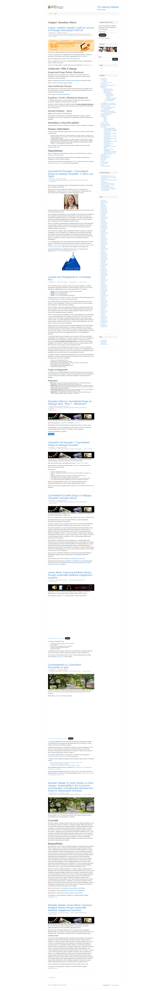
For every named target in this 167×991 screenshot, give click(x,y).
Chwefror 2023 (104, 255)
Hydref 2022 (103, 260)
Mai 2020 (103, 298)
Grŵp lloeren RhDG (105, 124)
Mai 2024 (103, 235)
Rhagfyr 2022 (104, 257)
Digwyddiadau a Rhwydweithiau (75, 34)
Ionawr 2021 (103, 287)
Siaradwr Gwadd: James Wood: (70, 907)
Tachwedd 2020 (104, 290)
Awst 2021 (103, 278)
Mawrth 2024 (104, 238)
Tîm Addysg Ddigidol (108, 6)
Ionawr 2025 (103, 225)
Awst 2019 (103, 309)
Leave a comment (53, 36)
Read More (51, 434)
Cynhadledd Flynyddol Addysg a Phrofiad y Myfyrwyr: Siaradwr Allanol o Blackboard (108, 185)
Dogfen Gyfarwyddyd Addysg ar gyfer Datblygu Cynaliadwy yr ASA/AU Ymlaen (67, 762)
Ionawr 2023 (103, 256)
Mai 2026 (103, 204)
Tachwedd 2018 (104, 321)
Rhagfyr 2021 (104, 273)
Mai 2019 (103, 313)
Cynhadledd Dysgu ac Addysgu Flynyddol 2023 (64, 407)
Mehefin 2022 (104, 265)
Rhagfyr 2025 (104, 210)
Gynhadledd (54, 35)
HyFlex (105, 81)
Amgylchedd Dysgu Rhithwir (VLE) (56, 34)
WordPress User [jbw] (62, 32)
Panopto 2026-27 (104, 182)
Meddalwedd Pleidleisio (73, 35)
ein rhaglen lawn (64, 422)
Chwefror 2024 (104, 239)
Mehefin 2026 (104, 203)
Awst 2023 (103, 247)
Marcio (105, 119)
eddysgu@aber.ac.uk (87, 65)
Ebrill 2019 (103, 315)
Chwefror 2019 (104, 317)
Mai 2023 (103, 251)
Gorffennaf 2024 (104, 232)
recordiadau (58, 696)
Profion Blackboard (110, 99)
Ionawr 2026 (103, 209)
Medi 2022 (103, 261)
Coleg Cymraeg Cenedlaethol (110, 112)
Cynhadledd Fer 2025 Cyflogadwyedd (108, 149)
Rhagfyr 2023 (104, 242)
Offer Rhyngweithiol (108, 93)
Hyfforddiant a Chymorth (63, 35)
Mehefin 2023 (104, 249)
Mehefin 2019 (104, 312)
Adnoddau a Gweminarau (54, 794)
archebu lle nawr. (73, 250)
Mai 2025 (103, 219)
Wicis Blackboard (110, 100)
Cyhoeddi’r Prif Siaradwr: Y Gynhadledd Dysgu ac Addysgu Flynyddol (68, 444)
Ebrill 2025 (103, 221)
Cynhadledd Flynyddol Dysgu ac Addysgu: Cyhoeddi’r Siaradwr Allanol (70, 497)
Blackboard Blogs (110, 94)
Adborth (70, 580)
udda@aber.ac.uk (60, 656)
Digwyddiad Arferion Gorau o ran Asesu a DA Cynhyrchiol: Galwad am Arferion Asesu (109, 177)
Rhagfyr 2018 (104, 320)
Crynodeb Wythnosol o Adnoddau (108, 103)
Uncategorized (85, 180)
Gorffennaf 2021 (104, 279)
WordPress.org (104, 344)
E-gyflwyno (85, 34)
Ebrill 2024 (103, 236)
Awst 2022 (103, 262)
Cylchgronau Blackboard (111, 98)
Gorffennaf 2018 (104, 325)
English (55, 13)
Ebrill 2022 (103, 268)
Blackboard (66, 34)
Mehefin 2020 (104, 296)
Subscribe (102, 35)
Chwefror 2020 (104, 302)
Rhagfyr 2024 (104, 226)
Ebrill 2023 (103, 252)
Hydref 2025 (103, 213)
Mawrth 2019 (104, 316)
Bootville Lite (50, 985)
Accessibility (103, 78)
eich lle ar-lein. (76, 422)
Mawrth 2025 (104, 222)
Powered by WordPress (61, 985)
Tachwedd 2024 (104, 227)
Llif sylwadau (104, 342)
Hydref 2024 (103, 229)
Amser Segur (104, 86)
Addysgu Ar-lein (104, 80)
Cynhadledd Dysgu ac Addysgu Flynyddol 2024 (59, 180)
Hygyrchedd (103, 155)
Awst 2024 (103, 231)
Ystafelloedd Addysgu (105, 166)
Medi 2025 (103, 214)
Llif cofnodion (104, 341)
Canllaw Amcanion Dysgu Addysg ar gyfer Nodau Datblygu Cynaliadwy (65, 765)
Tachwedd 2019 (104, 305)
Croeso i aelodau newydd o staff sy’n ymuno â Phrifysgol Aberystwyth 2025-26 (71, 29)
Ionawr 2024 (103, 240)
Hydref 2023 (103, 244)
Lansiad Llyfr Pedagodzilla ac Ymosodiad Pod (69, 278)
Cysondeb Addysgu (105, 110)
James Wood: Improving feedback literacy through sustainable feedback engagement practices (70, 575)
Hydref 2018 (103, 322)
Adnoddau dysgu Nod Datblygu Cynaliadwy (59, 764)
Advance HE (103, 83)
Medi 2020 (103, 292)
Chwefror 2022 (104, 270)
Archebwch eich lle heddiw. (82, 463)
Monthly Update (107, 91)
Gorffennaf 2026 (104, 201)
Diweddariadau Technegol (106, 113)
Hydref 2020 (103, 291)
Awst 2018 (103, 324)
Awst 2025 (103, 216)
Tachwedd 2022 (104, 259)
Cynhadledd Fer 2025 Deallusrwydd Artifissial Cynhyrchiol (108, 105)
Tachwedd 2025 (104, 212)
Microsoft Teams (104, 158)
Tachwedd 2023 (104, 243)
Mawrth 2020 (104, 300)
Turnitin (105, 121)
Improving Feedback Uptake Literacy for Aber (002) (56, 638)
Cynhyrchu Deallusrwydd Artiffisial (108, 107)
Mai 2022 (103, 266)
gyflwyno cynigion (58, 250)
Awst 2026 (103, 200)
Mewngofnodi (104, 340)
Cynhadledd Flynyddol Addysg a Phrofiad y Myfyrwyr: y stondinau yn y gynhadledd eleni (108, 189)
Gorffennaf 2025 (104, 217)
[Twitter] (101, 68)
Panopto (80, 35)
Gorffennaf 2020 (104, 295)
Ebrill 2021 (103, 283)
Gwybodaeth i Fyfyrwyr (106, 125)
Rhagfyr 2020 (104, 289)
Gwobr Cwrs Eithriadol (108, 90)
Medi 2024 (103, 230)
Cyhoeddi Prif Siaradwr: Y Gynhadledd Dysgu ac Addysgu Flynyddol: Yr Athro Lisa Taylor (70, 173)
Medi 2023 (103, 246)
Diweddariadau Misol (108, 89)
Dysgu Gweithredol (105, 115)
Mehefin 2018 (104, 326)
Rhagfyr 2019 (104, 304)
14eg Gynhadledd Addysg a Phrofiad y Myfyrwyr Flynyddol (110, 128)
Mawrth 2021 (104, 285)
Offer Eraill (103, 159)
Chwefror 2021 (104, 286)
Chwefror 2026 (104, 208)
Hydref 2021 (103, 276)
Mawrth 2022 (104, 269)
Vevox (91, 35)
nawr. (88, 652)
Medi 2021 (103, 277)
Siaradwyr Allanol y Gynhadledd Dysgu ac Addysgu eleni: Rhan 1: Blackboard (70, 402)
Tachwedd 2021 (104, 274)
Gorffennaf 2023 (104, 248)
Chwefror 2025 (104, 223)
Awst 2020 (103, 294)
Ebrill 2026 (103, 205)
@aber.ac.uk (53, 968)
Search (100, 56)
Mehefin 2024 (104, 234)
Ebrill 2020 (103, 299)
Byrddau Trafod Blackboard (109, 96)
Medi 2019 (103, 308)
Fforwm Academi (104, 123)
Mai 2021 (103, 282)
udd (49, 968)
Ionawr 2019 (103, 319)
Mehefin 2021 (104, 281)
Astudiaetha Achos (108, 108)
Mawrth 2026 (104, 206)
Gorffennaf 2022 (104, 264)
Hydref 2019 (103, 307)
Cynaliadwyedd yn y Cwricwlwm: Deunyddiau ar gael (65, 666)
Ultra (105, 102)
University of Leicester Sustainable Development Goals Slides (58, 738)
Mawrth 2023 (104, 253)
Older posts (52, 977)
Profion (105, 120)
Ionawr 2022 (103, 272)
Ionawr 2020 (103, 303)
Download (67, 638)
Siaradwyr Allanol (86, 35)
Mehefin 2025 (104, 218)
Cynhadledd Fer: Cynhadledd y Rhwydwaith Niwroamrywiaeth (110, 152)
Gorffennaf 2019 (104, 311)
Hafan (50, 13)
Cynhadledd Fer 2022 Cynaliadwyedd (108, 144)
